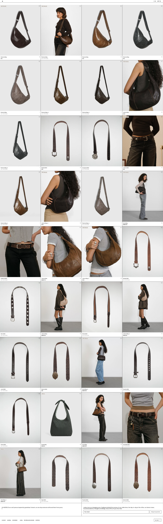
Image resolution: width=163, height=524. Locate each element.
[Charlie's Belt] (142, 362)
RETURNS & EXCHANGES (29, 520)
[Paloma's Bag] (20, 30)
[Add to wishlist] (39, 6)
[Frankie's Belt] (102, 473)
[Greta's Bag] (61, 417)
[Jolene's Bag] (142, 85)
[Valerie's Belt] (61, 362)
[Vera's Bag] (142, 196)
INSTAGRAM (14, 520)
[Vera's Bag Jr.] (102, 362)
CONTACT (4, 520)
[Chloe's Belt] (20, 417)
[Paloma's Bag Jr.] (61, 85)
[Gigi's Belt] (61, 473)
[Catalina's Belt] (20, 251)
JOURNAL (9, 520)
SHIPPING (37, 520)
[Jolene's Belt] (142, 141)
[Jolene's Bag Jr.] (61, 196)
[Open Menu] (3, 1)
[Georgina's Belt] (102, 141)
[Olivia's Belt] (102, 307)
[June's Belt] (20, 362)
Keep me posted (155, 511)
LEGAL (21, 520)
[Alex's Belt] (20, 307)
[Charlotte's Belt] (142, 417)
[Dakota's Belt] (61, 141)
